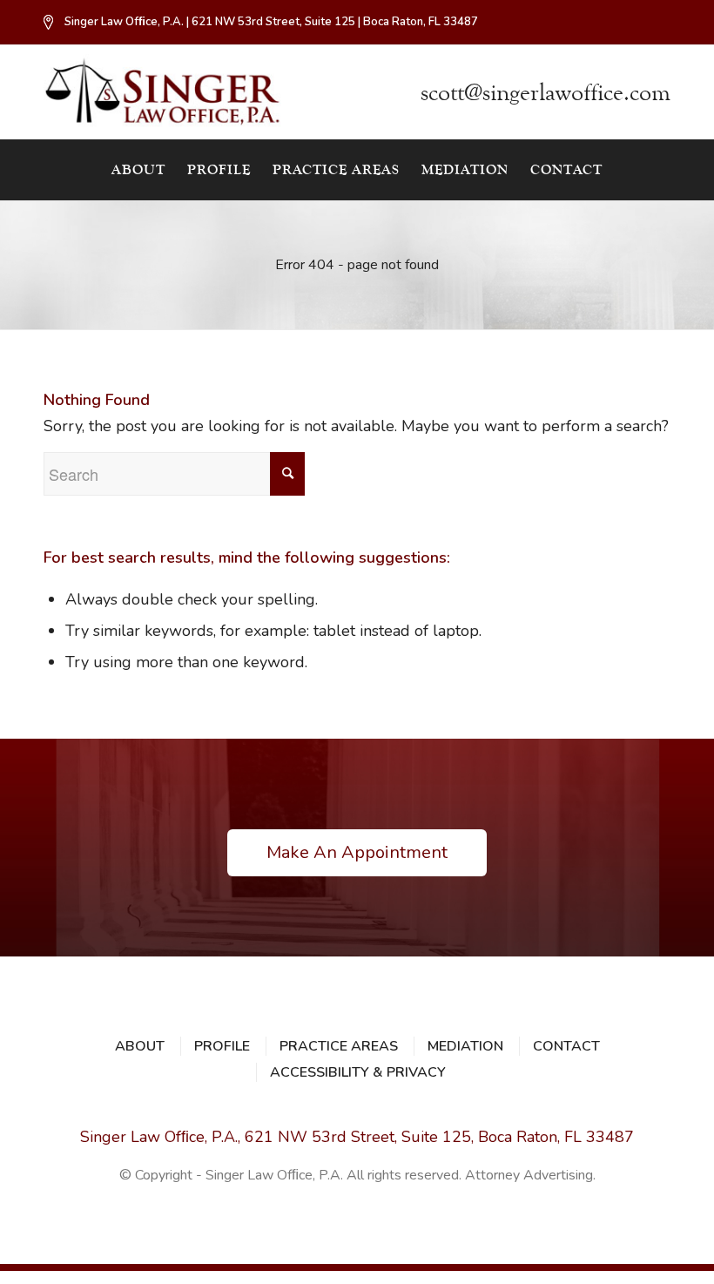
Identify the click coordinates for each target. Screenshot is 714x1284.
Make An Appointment (357, 852)
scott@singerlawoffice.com (545, 92)
